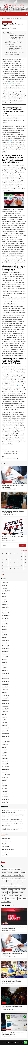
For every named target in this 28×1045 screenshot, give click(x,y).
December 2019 (5, 766)
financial (9, 881)
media (10, 892)
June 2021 (4, 717)
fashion (23, 878)
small (3, 898)
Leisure (10, 140)
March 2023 (5, 670)
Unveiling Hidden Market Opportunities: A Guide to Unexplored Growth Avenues (14, 811)
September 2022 (6, 686)
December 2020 (5, 733)
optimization (10, 895)
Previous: (12, 451)
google (3, 883)
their (19, 898)
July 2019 (4, 780)
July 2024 (4, 626)
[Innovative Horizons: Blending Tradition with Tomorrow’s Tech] (14, 996)
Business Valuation (6, 838)
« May (2, 574)
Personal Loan (5, 852)
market (23, 889)
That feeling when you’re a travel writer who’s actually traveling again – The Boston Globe (16, 37)
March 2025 (5, 604)
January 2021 (5, 730)
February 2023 (5, 673)
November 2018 (5, 799)
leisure (10, 889)
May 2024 (4, 632)
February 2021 (5, 728)
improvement (5, 886)
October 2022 (5, 684)
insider (19, 886)
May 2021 (4, 719)
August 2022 (5, 689)
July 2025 (4, 593)
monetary (15, 892)
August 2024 (5, 623)
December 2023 (5, 645)
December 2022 (5, 678)
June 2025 (4, 596)
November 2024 (5, 615)
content (10, 875)
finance (3, 881)
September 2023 (6, 654)
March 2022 (5, 692)
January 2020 (5, 763)
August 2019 (5, 777)
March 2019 (5, 791)
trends (3, 901)
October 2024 (5, 618)
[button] (2, 14)
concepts (4, 875)
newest (21, 892)
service (21, 895)
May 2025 (4, 599)
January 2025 (5, 610)
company (16, 872)
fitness (20, 881)
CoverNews (15, 1042)
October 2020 (5, 739)
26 (10, 568)
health (8, 883)
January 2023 (5, 676)
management (17, 889)
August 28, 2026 (13, 489)
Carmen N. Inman (6, 28)
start (7, 898)
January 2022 (5, 697)
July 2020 (4, 747)
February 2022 (5, 695)
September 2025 (6, 590)
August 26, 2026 (13, 514)
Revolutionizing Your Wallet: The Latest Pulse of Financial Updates (13, 815)
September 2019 (6, 774)
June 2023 (4, 662)
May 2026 (4, 585)
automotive (17, 869)
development (5, 878)
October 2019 (5, 772)
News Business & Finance (7, 22)
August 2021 (5, 711)
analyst (11, 869)
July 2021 (4, 714)
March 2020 (5, 758)
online (3, 895)
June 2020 (4, 750)
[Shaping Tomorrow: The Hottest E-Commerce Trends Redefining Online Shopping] (14, 1022)
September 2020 (6, 741)
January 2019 (5, 796)
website (8, 901)
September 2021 (6, 708)
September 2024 (6, 621)
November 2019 (5, 769)
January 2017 (5, 802)
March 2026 (5, 588)
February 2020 (5, 761)
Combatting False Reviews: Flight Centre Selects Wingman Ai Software (14, 53)
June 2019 (4, 783)
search (16, 895)
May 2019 (4, 785)
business (10, 872)
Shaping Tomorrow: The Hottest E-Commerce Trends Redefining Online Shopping (12, 828)
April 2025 (4, 601)
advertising (4, 869)
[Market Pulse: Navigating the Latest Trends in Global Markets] (14, 526)
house (13, 883)
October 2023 (5, 651)
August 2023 (5, 656)
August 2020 (5, 744)
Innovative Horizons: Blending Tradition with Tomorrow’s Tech (12, 824)
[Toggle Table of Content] (23, 33)
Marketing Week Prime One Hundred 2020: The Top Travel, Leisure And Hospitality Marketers (13, 42)
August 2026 (5, 582)
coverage (16, 875)
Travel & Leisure (12, 83)
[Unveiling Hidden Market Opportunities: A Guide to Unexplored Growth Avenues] (14, 916)
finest (15, 881)
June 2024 (4, 629)
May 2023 (4, 665)
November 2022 (5, 681)
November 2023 (5, 648)
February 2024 (5, 640)
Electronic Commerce (7, 841)
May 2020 (4, 752)
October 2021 (5, 706)
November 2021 (5, 703)
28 (17, 568)
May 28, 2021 (13, 28)
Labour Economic (6, 846)
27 (14, 568)
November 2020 (5, 736)
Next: (10, 457)
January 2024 (5, 643)
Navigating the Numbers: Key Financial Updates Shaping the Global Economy (13, 512)
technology (13, 898)
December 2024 (5, 612)
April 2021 (4, 722)
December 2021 (5, 700)
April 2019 (4, 788)
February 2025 (5, 607)
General (4, 843)
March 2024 (5, 637)
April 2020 (4, 755)
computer (22, 872)
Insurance (4, 889)
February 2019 (5, 794)
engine (11, 878)
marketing (4, 892)
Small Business (5, 854)
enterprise (17, 878)
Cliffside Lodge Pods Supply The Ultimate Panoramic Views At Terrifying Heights (16, 48)
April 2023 (4, 667)
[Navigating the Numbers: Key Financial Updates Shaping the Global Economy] (14, 500)
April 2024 (4, 634)
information (13, 886)
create (21, 875)
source (5, 122)
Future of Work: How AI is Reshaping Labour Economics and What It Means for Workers (12, 820)
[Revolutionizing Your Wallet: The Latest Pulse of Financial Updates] (14, 475)
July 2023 (4, 659)
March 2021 (5, 725)
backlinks (4, 872)
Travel (18, 385)
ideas (18, 883)
